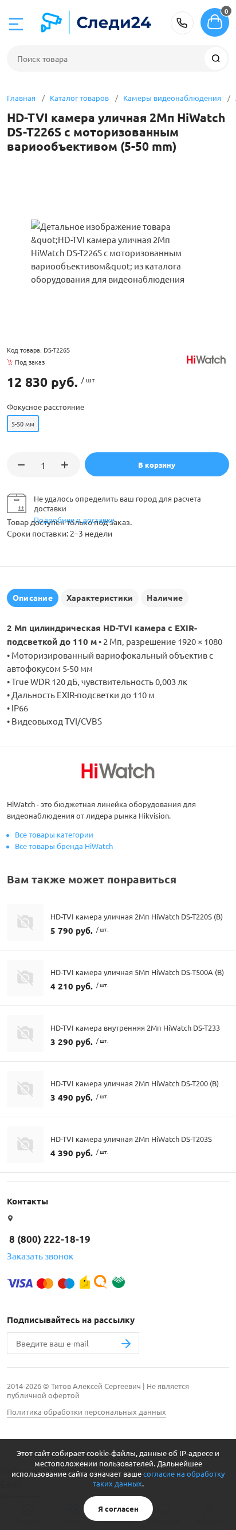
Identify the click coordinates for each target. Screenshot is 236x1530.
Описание (33, 597)
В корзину (156, 464)
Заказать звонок (40, 1255)
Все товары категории (54, 834)
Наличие (165, 597)
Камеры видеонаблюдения (172, 98)
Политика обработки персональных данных (86, 1411)
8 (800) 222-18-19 (182, 22)
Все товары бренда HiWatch (64, 846)
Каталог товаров (79, 98)
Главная (21, 98)
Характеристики (99, 597)
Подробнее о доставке (74, 520)
